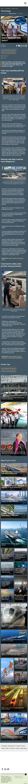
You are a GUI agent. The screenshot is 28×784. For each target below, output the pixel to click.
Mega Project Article (8, 460)
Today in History (11, 394)
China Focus (12, 748)
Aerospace (20, 13)
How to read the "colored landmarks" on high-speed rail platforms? (12, 357)
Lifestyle (18, 745)
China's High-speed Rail (8, 52)
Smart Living (4, 13)
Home (2, 8)
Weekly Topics (23, 748)
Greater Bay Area (11, 745)
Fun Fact (4, 394)
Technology (7, 8)
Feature (18, 748)
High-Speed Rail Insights (9, 50)
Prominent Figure (10, 450)
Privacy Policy (4, 782)
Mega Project (15, 8)
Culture (7, 748)
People (3, 450)
